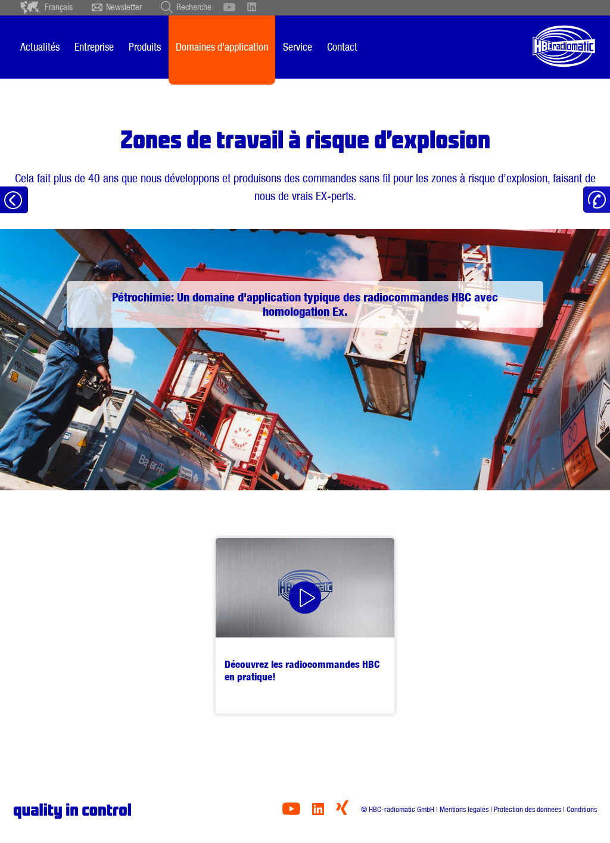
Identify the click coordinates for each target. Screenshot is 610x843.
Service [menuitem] (297, 47)
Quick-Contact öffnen (596, 199)
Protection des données (527, 809)
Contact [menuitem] (342, 47)
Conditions (582, 809)
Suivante (561, 359)
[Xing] (342, 811)
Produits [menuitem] (145, 47)
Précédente (49, 359)
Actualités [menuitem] (40, 47)
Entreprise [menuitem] (94, 47)
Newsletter (124, 7)
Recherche (193, 7)
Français (59, 7)
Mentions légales (464, 809)
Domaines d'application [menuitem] (222, 47)
